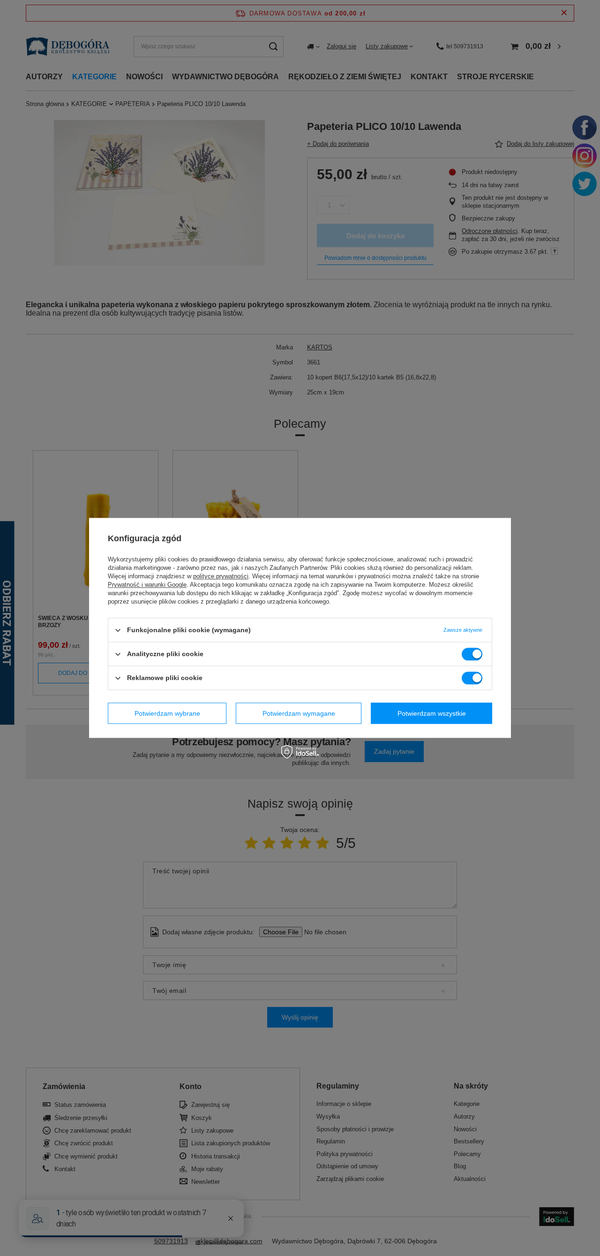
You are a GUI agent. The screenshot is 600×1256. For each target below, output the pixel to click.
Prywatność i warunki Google (147, 584)
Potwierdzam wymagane (298, 713)
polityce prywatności (220, 576)
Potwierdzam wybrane (167, 713)
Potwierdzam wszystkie (432, 713)
